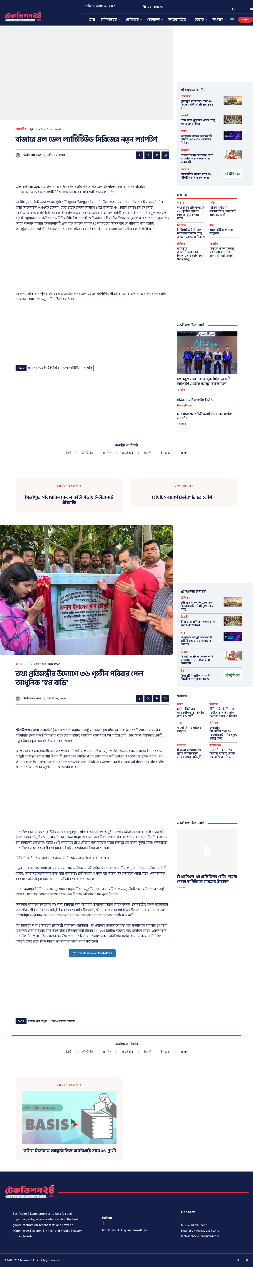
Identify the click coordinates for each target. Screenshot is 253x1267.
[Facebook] (247, 9)
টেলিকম (186, 96)
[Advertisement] (83, 175)
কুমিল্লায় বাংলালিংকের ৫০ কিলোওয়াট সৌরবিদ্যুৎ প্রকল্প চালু (197, 104)
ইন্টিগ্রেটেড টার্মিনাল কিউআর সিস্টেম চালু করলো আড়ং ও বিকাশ (191, 233)
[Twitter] (148, 155)
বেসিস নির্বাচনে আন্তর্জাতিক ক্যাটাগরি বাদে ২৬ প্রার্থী (222, 211)
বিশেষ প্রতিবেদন (184, 405)
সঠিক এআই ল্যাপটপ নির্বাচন (195, 400)
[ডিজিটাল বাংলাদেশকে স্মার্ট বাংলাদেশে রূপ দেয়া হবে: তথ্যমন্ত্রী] (233, 154)
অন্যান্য (185, 150)
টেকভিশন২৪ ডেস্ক (32, 155)
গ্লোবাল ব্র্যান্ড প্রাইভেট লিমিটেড (43, 368)
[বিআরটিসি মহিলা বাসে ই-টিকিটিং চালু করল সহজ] (233, 173)
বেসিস (212, 203)
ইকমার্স (185, 169)
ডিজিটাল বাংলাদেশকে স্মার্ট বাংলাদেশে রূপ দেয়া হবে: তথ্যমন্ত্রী (197, 158)
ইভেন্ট (184, 115)
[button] (233, 9)
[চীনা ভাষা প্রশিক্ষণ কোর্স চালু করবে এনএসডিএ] (233, 119)
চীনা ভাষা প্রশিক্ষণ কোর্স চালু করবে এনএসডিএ (198, 122)
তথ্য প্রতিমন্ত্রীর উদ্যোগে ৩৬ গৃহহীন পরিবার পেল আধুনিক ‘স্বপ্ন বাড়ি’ (190, 213)
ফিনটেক (181, 225)
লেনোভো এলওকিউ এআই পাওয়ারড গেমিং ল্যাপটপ (204, 416)
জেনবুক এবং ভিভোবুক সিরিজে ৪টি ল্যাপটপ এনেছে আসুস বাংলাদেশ (204, 381)
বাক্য (184, 131)
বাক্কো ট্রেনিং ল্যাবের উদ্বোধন (221, 232)
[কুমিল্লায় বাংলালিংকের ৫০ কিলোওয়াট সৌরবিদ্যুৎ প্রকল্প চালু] (233, 100)
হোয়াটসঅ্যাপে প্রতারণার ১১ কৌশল (184, 497)
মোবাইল (213, 244)
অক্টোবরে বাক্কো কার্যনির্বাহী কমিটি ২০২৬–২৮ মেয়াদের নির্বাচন (196, 139)
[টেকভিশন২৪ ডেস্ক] (19, 155)
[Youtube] (247, 1260)
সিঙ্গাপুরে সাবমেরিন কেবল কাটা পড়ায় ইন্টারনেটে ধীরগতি (69, 500)
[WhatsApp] (165, 155)
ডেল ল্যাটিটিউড (71, 368)
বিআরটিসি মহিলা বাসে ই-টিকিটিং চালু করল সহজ (196, 176)
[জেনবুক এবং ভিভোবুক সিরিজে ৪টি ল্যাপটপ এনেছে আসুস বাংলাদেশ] (207, 352)
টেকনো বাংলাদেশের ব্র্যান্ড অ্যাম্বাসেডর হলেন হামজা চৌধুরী (221, 252)
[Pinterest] (156, 155)
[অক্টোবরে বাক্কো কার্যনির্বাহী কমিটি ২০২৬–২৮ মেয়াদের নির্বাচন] (233, 135)
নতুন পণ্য (181, 424)
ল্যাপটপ (21, 129)
